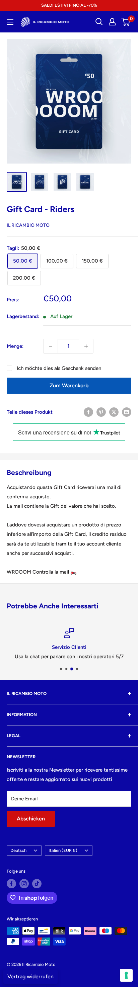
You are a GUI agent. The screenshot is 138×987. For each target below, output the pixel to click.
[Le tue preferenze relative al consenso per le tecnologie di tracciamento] (126, 975)
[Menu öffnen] (10, 22)
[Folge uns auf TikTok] (37, 883)
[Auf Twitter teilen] (114, 412)
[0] (126, 22)
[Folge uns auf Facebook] (11, 883)
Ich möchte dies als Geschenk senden (59, 368)
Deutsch (18, 850)
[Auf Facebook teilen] (88, 412)
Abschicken (31, 818)
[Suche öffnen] (99, 21)
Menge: (15, 346)
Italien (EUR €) (63, 850)
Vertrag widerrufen (30, 976)
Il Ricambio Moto (28, 225)
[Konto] (112, 21)
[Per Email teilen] (126, 412)
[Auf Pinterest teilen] (101, 412)
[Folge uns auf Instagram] (24, 883)
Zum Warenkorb (69, 385)
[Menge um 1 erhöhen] (86, 346)
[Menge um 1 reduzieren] (51, 346)
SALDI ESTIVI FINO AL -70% (69, 5)
